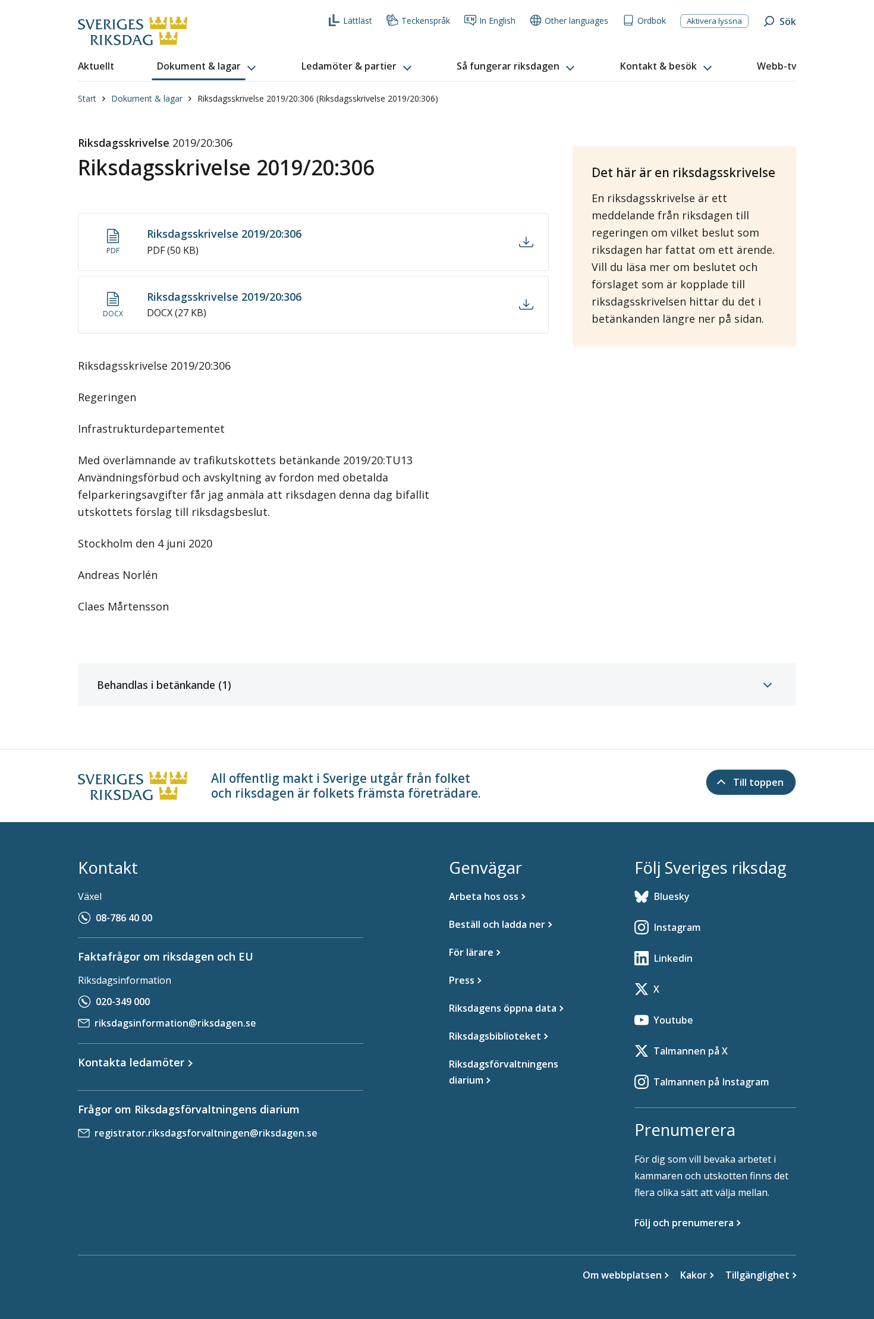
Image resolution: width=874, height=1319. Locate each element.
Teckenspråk (425, 20)
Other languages (576, 20)
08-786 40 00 (124, 917)
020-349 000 (123, 1001)
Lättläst (357, 20)
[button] (207, 66)
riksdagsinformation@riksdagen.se (175, 1023)
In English (497, 20)
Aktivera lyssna (714, 20)
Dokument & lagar (147, 98)
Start (87, 98)
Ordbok (651, 20)
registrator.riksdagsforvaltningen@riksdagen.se (206, 1132)
